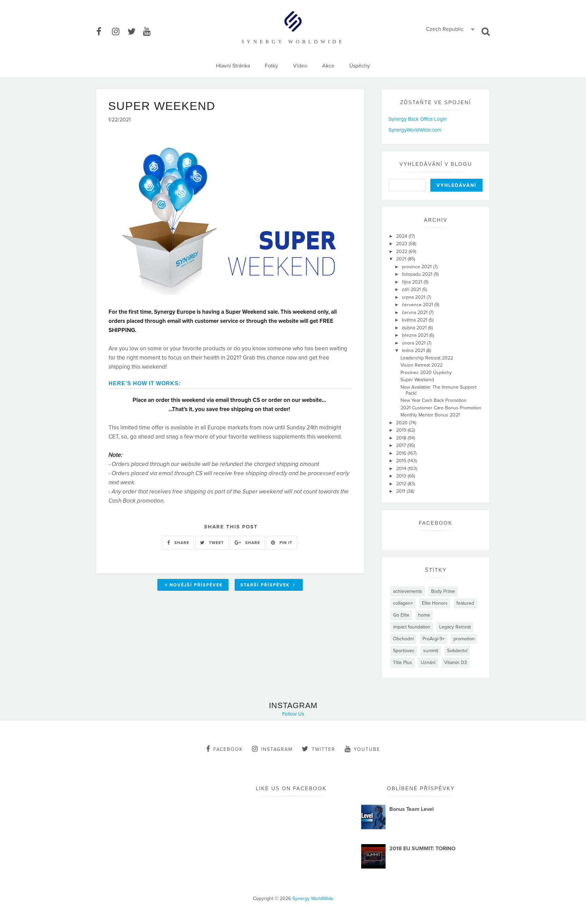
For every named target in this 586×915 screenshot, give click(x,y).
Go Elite (401, 615)
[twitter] (135, 31)
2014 (402, 468)
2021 (402, 259)
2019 (402, 430)
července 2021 (418, 305)
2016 (402, 453)
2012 (402, 484)
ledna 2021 (414, 350)
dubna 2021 (415, 328)
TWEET (216, 542)
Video (300, 65)
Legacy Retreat (455, 627)
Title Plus (402, 662)
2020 (402, 423)
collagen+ (403, 603)
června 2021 (415, 312)
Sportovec (403, 651)
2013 (402, 476)
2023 (402, 244)
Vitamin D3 (455, 662)
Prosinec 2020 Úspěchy (426, 372)
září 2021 (412, 289)
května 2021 (415, 320)
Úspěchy (359, 65)
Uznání (428, 662)
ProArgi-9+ (434, 639)
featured (465, 603)
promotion (464, 639)
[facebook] (103, 31)
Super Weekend (417, 380)
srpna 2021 (414, 297)
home (424, 615)
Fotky (271, 65)
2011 (401, 491)
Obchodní (403, 639)
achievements (407, 591)
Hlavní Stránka (233, 65)
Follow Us (293, 714)
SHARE (181, 542)
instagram (277, 749)
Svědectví (457, 651)
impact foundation (411, 627)
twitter (323, 749)
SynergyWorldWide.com (415, 130)
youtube (367, 749)
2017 (401, 445)
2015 (402, 461)
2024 (402, 236)
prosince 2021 (417, 267)
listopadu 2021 (418, 274)
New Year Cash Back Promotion (434, 400)
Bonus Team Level (411, 809)
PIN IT (285, 542)
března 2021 (415, 335)
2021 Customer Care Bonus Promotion (441, 408)
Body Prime (443, 591)
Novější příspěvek (196, 585)
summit (430, 651)
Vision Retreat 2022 (422, 365)
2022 (402, 251)
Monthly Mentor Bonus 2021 (430, 415)
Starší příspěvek (265, 585)
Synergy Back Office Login (418, 119)
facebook (228, 749)
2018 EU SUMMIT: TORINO (422, 848)
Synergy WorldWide (312, 898)
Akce (328, 65)
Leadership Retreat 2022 (427, 358)
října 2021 (413, 282)
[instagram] (119, 31)
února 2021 (414, 343)
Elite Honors (435, 603)
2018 (402, 438)
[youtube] (150, 31)
